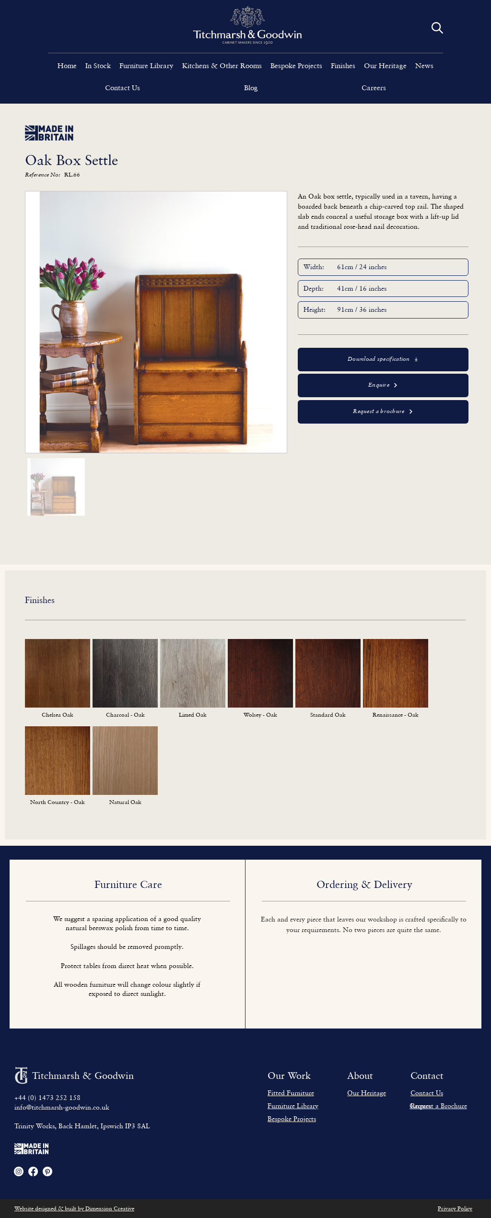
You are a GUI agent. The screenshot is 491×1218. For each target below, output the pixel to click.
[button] (146, 65)
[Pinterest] (47, 1171)
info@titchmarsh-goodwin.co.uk (61, 1107)
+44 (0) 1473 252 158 (47, 1097)
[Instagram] (18, 1171)
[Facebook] (33, 1171)
